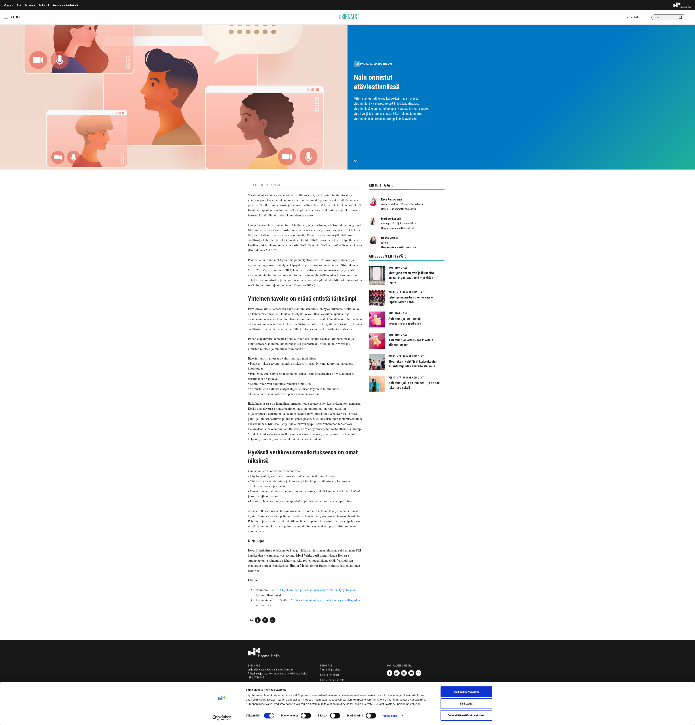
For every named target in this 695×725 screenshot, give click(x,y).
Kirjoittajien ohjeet (329, 674)
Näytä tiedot (390, 715)
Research (29, 5)
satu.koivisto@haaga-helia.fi (293, 673)
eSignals (8, 5)
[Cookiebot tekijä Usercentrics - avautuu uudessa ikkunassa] (222, 718)
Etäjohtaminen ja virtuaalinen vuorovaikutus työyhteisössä (318, 590)
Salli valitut (466, 703)
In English (632, 17)
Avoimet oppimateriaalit (65, 5)
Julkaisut (44, 5)
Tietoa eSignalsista (330, 669)
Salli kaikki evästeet (466, 691)
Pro (19, 5)
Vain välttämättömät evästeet (466, 715)
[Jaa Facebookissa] (258, 620)
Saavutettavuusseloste (332, 680)
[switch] (306, 715)
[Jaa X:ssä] (265, 620)
